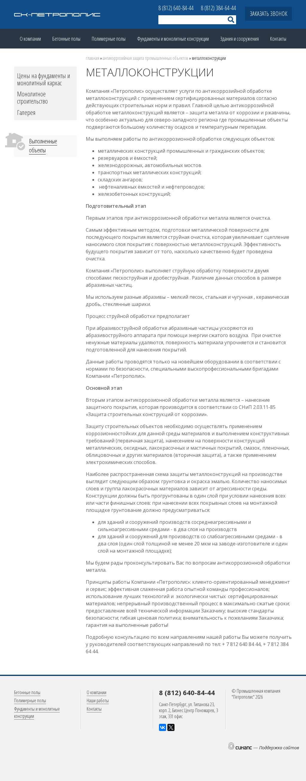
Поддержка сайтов (279, 747)
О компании (30, 38)
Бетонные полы (66, 38)
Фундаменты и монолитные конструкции (173, 38)
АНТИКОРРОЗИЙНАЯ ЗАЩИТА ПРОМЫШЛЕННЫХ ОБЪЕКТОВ (145, 58)
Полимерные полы (109, 38)
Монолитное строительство (32, 97)
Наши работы (98, 700)
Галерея (26, 112)
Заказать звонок (268, 14)
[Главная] (57, 14)
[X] (171, 727)
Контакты (278, 38)
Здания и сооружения (239, 38)
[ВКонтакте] (162, 727)
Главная (92, 58)
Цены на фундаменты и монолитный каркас (43, 79)
